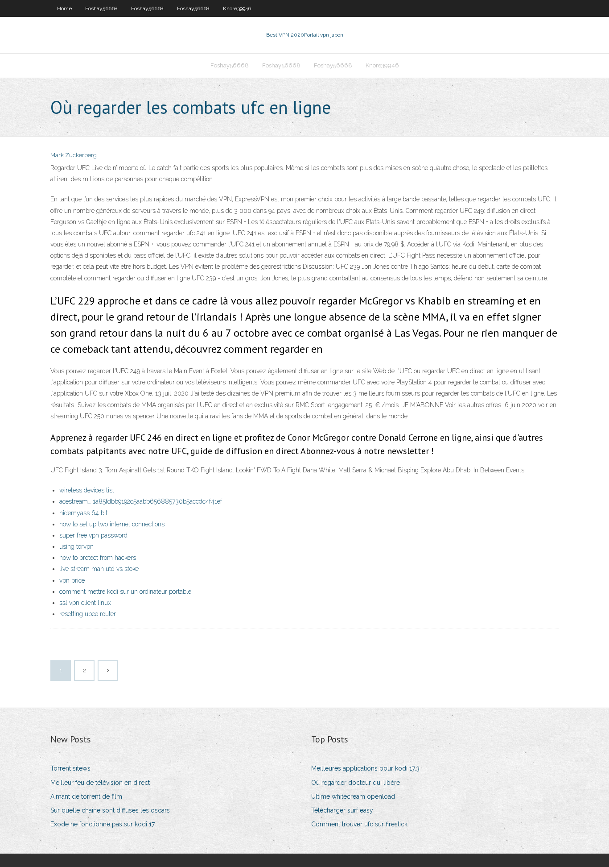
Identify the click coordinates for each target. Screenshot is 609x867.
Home (64, 8)
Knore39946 (237, 8)
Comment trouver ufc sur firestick (359, 824)
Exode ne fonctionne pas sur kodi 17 (102, 824)
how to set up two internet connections (112, 524)
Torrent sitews (70, 768)
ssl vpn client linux (85, 602)
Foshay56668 (101, 8)
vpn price (72, 580)
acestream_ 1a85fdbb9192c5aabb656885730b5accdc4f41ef (140, 501)
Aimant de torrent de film (86, 796)
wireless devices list (86, 490)
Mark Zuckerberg (73, 155)
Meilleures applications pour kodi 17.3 (365, 768)
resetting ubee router (87, 613)
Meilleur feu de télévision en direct (100, 782)
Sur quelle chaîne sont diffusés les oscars (110, 810)
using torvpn (76, 546)
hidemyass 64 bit (83, 513)
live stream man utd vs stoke (99, 568)
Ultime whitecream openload (353, 796)
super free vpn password (93, 535)
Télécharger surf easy (342, 810)
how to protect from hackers (97, 557)
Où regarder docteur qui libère (355, 782)
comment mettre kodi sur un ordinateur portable (125, 591)
